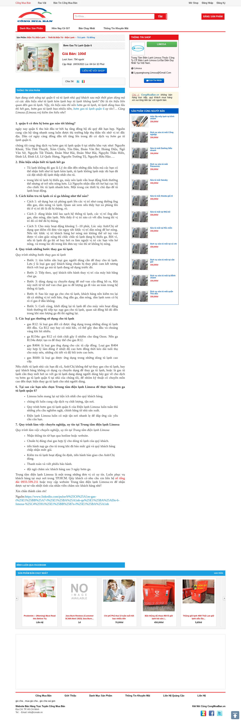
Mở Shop (193, 3)
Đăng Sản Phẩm (213, 16)
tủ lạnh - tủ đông (86, 37)
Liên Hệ (201, 695)
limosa (138, 68)
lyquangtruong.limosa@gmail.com (152, 72)
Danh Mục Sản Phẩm (31, 28)
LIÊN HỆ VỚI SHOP (93, 70)
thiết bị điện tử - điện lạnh (61, 37)
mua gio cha (31, 701)
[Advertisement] (70, 532)
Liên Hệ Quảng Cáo (173, 695)
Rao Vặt (42, 3)
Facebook (211, 713)
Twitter (78, 81)
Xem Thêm (218, 573)
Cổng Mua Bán (23, 3)
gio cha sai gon (47, 701)
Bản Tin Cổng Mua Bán (65, 3)
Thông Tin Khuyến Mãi (116, 28)
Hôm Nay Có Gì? (61, 28)
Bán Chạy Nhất (87, 28)
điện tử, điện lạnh (36, 37)
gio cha (19, 701)
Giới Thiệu (70, 695)
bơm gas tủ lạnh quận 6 (77, 45)
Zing (83, 81)
